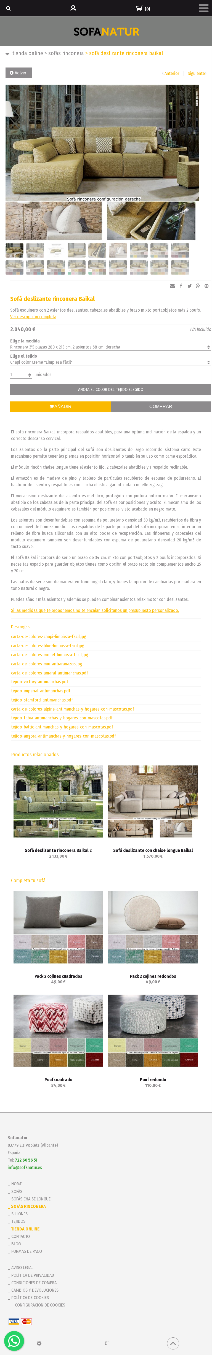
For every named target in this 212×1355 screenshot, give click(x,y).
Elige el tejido (23, 356)
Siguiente (196, 73)
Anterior (172, 73)
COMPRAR (160, 406)
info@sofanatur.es (25, 1167)
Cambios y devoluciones (35, 1290)
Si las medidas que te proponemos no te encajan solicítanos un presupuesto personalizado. (95, 610)
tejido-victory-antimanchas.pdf (39, 681)
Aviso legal (22, 1267)
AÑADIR (62, 406)
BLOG (16, 1243)
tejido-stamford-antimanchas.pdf (42, 700)
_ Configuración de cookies (38, 1305)
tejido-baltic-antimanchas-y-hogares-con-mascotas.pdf (62, 727)
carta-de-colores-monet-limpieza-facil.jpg (49, 654)
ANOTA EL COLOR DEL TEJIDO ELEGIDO (110, 389)
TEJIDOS (18, 1221)
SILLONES (19, 1213)
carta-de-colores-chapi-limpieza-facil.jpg (48, 636)
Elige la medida (25, 341)
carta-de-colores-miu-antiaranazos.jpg (46, 663)
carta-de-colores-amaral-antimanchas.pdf (49, 673)
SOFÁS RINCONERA (64, 53)
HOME (16, 1183)
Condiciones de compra (34, 1282)
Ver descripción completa (33, 316)
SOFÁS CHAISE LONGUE (31, 1199)
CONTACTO (20, 1236)
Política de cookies (30, 1297)
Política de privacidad (32, 1275)
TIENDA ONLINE (27, 53)
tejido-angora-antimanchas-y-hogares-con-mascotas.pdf (63, 736)
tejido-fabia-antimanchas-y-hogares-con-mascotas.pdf (62, 717)
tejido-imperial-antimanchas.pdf (40, 690)
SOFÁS (16, 1191)
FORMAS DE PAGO (26, 1251)
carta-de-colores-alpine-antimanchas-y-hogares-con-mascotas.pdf (72, 709)
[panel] (39, 1343)
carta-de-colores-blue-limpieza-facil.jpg (47, 645)
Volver (20, 72)
